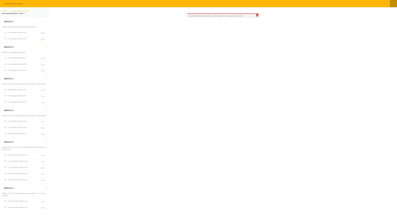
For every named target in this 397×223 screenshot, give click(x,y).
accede (214, 16)
